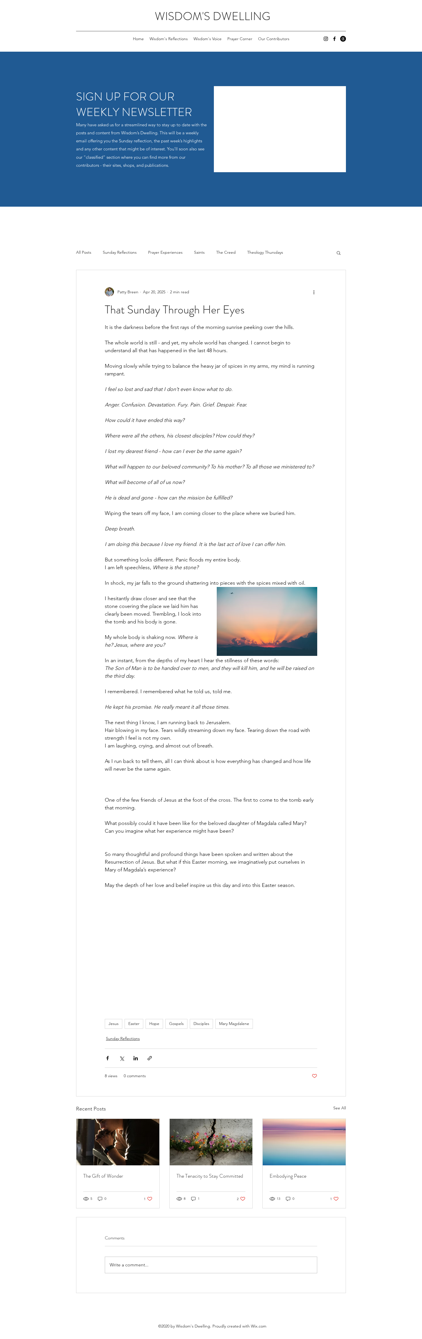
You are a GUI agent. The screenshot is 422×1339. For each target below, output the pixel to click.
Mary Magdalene (234, 1023)
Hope (154, 1023)
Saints (199, 252)
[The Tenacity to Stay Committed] (211, 1142)
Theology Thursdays (265, 252)
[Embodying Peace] (304, 1142)
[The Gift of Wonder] (117, 1142)
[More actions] (313, 291)
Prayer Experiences (165, 252)
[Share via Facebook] (107, 1058)
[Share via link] (149, 1058)
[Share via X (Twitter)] (121, 1058)
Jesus (114, 1023)
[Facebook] (334, 39)
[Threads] (343, 39)
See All (339, 1108)
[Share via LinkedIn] (135, 1058)
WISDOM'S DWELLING (212, 16)
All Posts (83, 252)
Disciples (201, 1023)
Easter (134, 1023)
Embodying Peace (288, 1176)
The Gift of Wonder (103, 1176)
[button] (338, 252)
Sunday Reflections (120, 252)
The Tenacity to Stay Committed (210, 1176)
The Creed (226, 252)
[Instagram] (326, 39)
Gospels (176, 1023)
